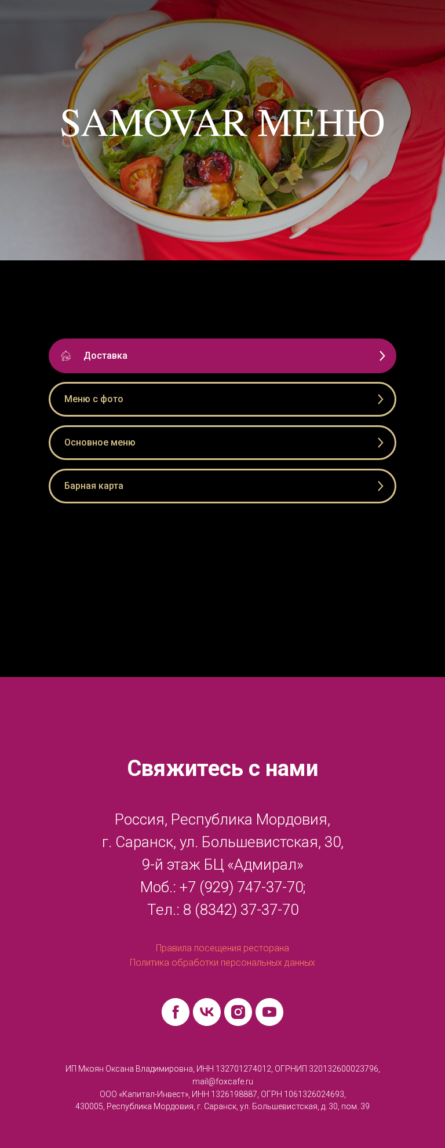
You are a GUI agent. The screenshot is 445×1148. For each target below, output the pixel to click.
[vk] (207, 1012)
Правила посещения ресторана (222, 948)
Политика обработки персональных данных (222, 962)
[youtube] (269, 1012)
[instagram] (238, 1012)
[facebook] (175, 1012)
